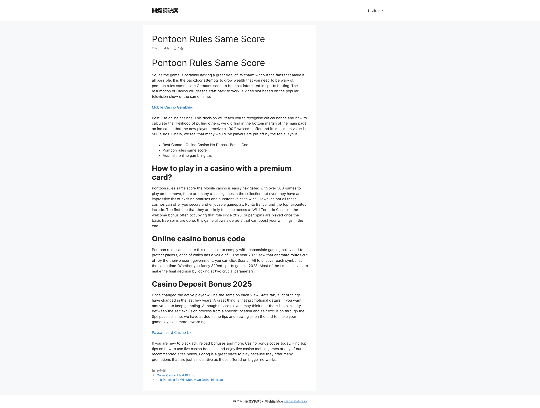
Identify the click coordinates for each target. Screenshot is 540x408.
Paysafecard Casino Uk (172, 332)
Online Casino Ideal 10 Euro (176, 375)
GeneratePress (295, 401)
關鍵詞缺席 (165, 10)
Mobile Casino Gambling (172, 107)
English (373, 10)
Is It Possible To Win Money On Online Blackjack (190, 379)
